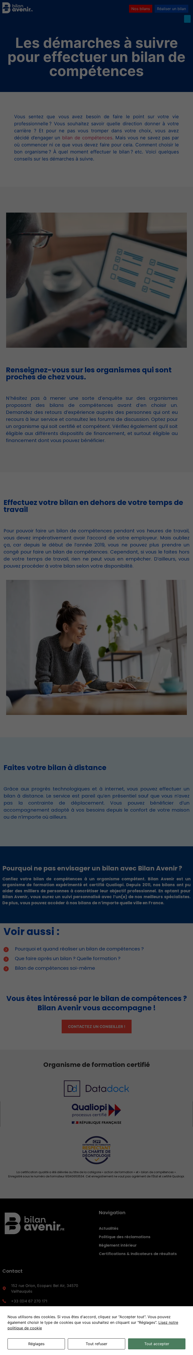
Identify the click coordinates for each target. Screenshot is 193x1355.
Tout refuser (96, 1343)
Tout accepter (156, 1343)
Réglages (36, 1343)
